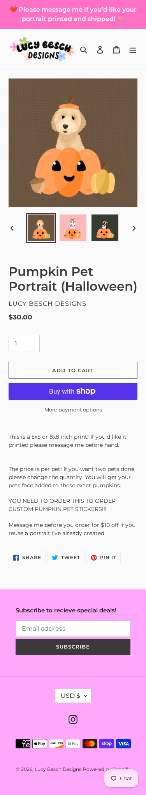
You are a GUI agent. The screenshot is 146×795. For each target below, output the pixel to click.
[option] (41, 228)
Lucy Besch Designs (58, 769)
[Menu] (133, 49)
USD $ (70, 695)
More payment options (73, 409)
